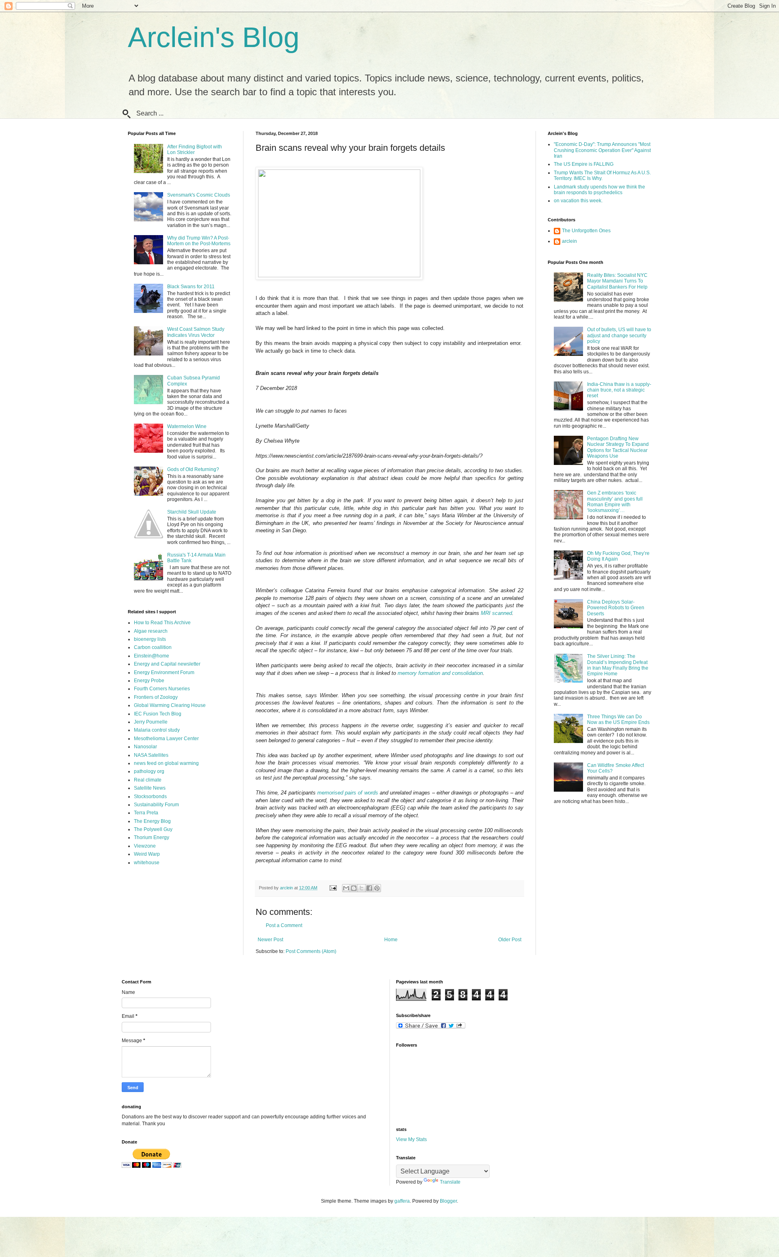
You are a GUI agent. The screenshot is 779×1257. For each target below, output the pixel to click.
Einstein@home (151, 656)
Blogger (448, 1201)
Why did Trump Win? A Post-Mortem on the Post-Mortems (198, 240)
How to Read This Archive (162, 622)
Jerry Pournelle (151, 722)
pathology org (149, 771)
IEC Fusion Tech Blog (157, 714)
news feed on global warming (166, 763)
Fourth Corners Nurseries (162, 689)
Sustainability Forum (156, 804)
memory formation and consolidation (440, 673)
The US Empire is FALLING (583, 164)
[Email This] (346, 888)
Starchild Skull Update (191, 512)
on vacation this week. (578, 200)
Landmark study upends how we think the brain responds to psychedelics (599, 189)
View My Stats (411, 1139)
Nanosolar (145, 746)
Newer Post (270, 939)
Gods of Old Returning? (193, 469)
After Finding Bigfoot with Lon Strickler (194, 149)
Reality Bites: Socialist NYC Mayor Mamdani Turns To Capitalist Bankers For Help (617, 281)
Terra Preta (146, 813)
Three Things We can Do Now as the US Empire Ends (618, 719)
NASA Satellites (151, 755)
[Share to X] (361, 888)
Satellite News (150, 788)
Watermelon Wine (187, 426)
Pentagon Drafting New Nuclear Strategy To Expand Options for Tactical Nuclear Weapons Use (618, 447)
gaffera (402, 1201)
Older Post (509, 939)
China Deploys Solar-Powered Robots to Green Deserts (615, 608)
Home (391, 939)
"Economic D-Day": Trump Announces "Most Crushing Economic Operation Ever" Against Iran (602, 150)
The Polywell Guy (153, 829)
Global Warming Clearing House (170, 705)
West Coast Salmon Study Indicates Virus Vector (195, 332)
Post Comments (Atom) (311, 951)
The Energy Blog (152, 821)
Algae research (151, 631)
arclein (569, 241)
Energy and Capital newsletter (167, 664)
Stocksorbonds (150, 796)
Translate (450, 1182)
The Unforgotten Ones (586, 230)
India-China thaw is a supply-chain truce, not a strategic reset (619, 390)
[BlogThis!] (354, 888)
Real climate (147, 780)
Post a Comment (284, 925)
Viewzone (145, 846)
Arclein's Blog (213, 37)
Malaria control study (157, 730)
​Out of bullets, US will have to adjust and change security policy (619, 335)
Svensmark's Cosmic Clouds (198, 195)
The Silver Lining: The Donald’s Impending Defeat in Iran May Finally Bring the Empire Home (617, 665)
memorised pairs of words (347, 793)
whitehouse (146, 862)
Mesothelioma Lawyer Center (166, 738)
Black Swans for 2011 (191, 286)
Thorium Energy (151, 837)
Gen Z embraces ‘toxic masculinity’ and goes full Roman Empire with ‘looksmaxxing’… (615, 501)
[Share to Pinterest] (377, 888)
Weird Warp (147, 854)
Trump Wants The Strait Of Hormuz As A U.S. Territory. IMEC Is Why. (602, 175)
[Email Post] (332, 887)
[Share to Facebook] (369, 888)
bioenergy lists (150, 639)
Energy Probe (149, 680)
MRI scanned (496, 613)
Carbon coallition (153, 647)
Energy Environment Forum (164, 672)
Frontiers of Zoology (156, 697)
